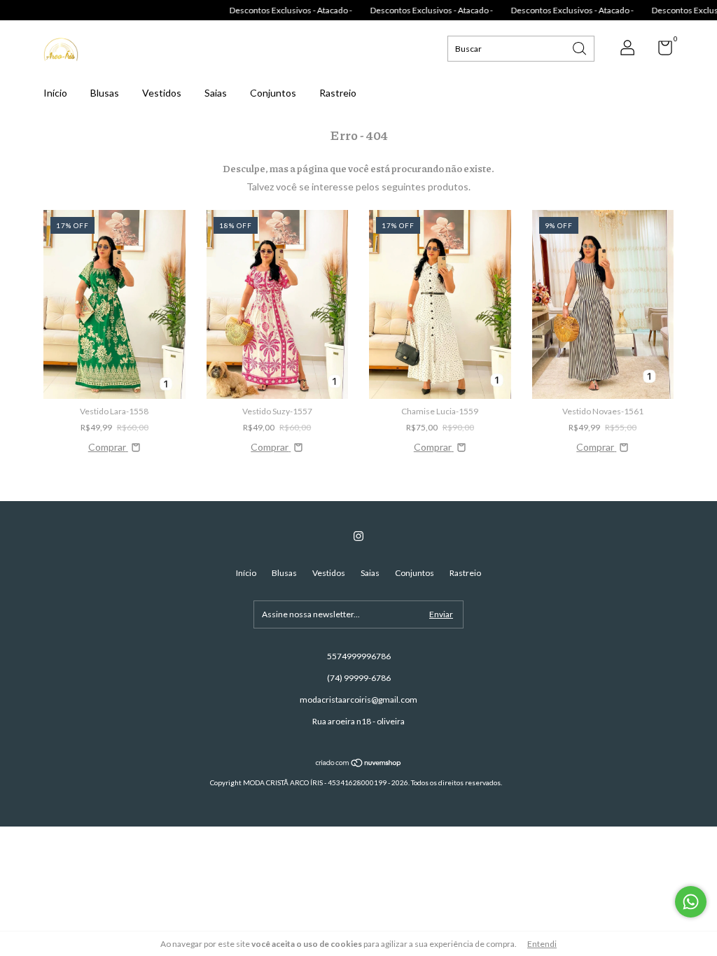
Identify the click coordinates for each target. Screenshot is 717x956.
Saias (215, 93)
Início (55, 93)
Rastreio (337, 93)
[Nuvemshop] (359, 764)
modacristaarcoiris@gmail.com (358, 699)
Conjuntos (273, 93)
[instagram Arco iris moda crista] (358, 536)
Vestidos (161, 93)
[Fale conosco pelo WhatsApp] (690, 902)
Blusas (104, 93)
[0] (660, 50)
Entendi (542, 944)
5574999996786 (359, 656)
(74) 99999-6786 (359, 678)
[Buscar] (580, 47)
